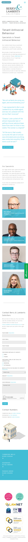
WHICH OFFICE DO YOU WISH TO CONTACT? (13, 368)
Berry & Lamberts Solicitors (10, 21)
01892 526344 (6, 2)
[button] (25, 2)
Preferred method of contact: (11, 352)
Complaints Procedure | (12, 537)
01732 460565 (13, 415)
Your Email (5, 339)
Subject (7, 376)
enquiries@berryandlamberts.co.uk (12, 324)
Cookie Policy (17, 536)
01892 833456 (15, 417)
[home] (14, 9)
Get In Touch (7, 147)
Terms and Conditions (8, 536)
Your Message (9, 382)
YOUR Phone (5, 346)
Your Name (8, 333)
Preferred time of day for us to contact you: (11, 360)
